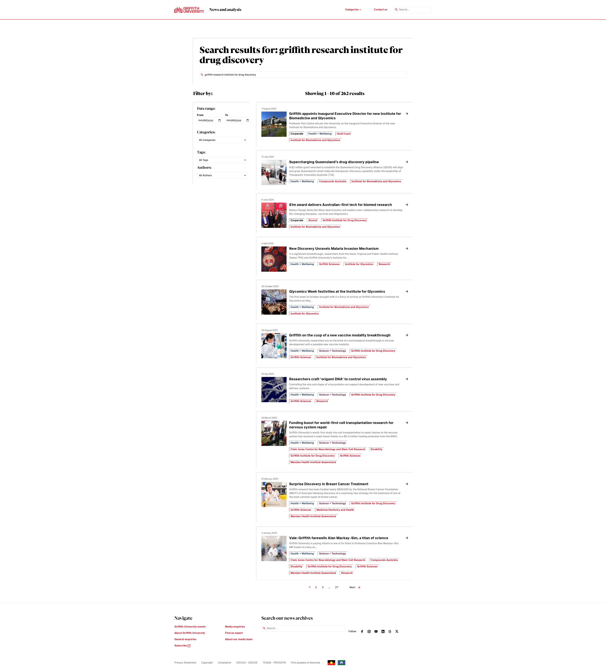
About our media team (238, 639)
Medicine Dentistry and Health (335, 509)
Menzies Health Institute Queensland (313, 462)
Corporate (297, 133)
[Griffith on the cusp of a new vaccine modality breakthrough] (274, 345)
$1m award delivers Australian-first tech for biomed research (341, 205)
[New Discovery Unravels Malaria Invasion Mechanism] (274, 259)
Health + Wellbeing (320, 133)
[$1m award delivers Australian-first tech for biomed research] (274, 215)
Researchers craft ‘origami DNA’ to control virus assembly (338, 379)
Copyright (207, 662)
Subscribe (180, 645)
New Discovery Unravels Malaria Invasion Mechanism (334, 248)
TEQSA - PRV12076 (274, 662)
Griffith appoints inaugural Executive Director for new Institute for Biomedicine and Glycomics (345, 116)
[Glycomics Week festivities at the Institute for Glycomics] (274, 302)
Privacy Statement (185, 662)
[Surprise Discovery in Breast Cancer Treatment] (274, 494)
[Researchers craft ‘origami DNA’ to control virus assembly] (274, 389)
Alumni (312, 220)
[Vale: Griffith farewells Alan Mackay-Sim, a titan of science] (274, 548)
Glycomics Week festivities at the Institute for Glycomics (337, 291)
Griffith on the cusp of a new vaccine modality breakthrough (340, 335)
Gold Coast (344, 133)
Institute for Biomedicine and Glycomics (315, 140)
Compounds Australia (332, 181)
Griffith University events (190, 626)
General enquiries (185, 639)
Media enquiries (235, 626)
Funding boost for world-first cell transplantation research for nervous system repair (341, 425)
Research (384, 264)
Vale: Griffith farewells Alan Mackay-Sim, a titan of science (338, 538)
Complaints (224, 662)
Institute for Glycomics (359, 264)
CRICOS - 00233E (247, 662)
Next (352, 587)
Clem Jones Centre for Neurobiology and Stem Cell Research (328, 449)
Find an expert (234, 632)
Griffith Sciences (329, 264)
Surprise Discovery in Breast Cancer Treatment (328, 484)
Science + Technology (332, 350)
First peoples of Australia (305, 662)
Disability (376, 449)
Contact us (380, 9)
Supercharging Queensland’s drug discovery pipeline (334, 162)
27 (336, 587)
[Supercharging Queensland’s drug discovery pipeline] (274, 172)
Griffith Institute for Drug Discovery (345, 220)
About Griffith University (189, 632)
